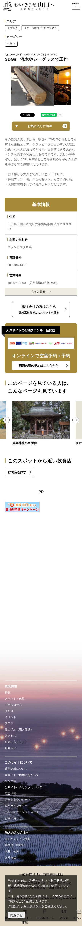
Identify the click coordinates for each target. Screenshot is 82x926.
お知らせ (10, 748)
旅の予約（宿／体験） (19, 729)
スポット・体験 (15, 698)
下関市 (11, 28)
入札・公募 (12, 851)
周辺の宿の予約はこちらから (39, 365)
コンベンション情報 (18, 838)
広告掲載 (10, 793)
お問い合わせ (13, 818)
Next (75, 420)
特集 (7, 692)
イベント (10, 717)
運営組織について (16, 768)
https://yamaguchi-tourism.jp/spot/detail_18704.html (40, 423)
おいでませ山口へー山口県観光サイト (27, 6)
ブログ (9, 723)
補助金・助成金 (15, 845)
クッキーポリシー (29, 906)
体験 (9, 43)
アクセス (10, 735)
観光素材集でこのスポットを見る (39, 309)
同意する (16, 915)
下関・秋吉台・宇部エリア (39, 28)
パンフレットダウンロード (22, 811)
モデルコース (13, 704)
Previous (6, 420)
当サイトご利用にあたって (22, 775)
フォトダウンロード (18, 799)
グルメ (9, 711)
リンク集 (10, 781)
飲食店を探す (17, 472)
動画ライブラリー (16, 805)
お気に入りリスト (16, 741)
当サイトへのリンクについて (23, 787)
